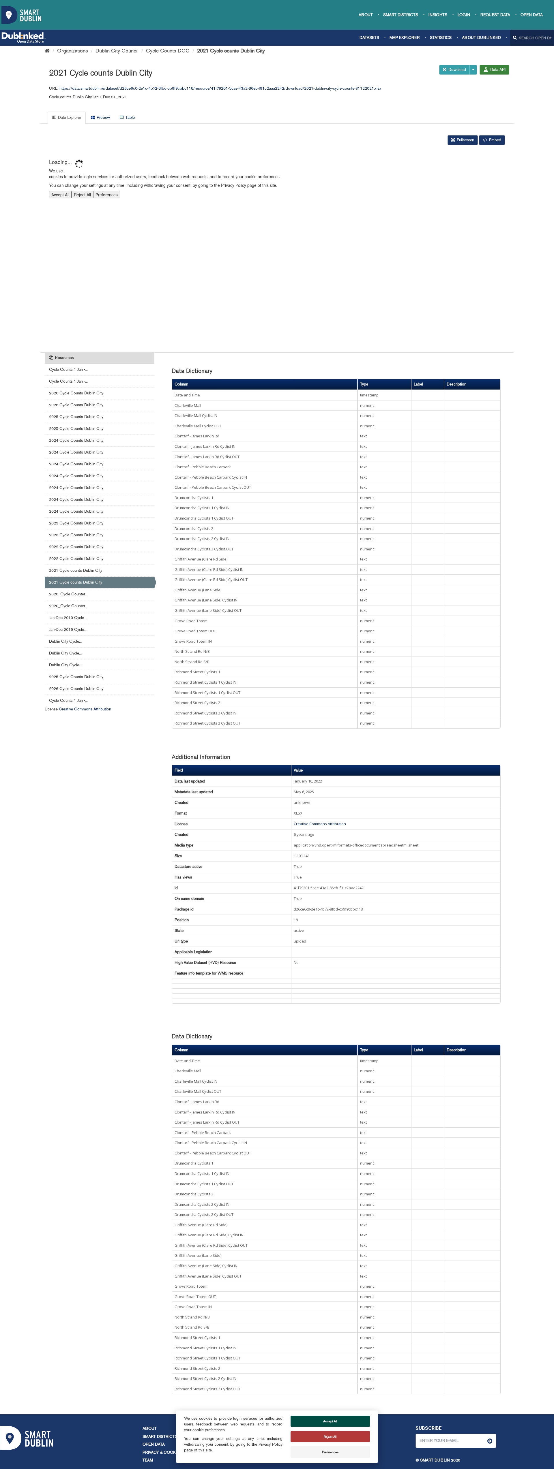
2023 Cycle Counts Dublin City (76, 523)
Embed (494, 140)
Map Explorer (405, 37)
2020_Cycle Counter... (68, 594)
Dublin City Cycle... (65, 641)
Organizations (72, 51)
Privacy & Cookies (162, 1452)
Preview (103, 117)
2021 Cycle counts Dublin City (231, 51)
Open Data (532, 14)
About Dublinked (481, 37)
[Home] (47, 51)
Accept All (330, 1421)
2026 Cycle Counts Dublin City (76, 393)
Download (456, 69)
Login (464, 14)
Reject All (330, 1437)
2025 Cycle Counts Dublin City (76, 416)
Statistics (441, 37)
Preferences (330, 1452)
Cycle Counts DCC (168, 51)
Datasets (369, 37)
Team (148, 1460)
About (366, 14)
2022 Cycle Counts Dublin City (76, 546)
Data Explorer (69, 117)
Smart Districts (400, 14)
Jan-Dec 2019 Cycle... (68, 617)
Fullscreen (465, 140)
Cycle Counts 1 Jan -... (68, 369)
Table (129, 117)
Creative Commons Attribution (85, 709)
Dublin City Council (117, 51)
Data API (497, 69)
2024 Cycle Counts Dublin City (76, 440)
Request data (495, 14)
